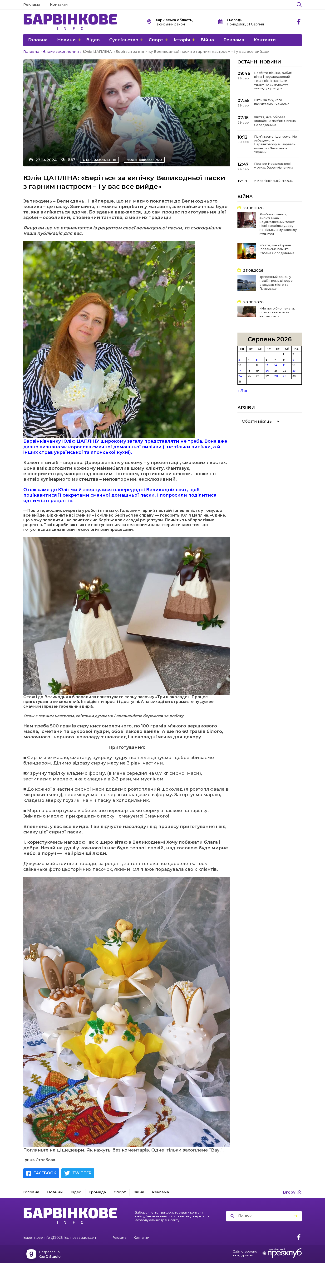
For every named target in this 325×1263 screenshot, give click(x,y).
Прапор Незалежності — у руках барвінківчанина (274, 165)
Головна (38, 40)
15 (284, 365)
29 (284, 376)
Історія (182, 40)
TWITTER (81, 1173)
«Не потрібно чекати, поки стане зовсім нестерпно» (277, 312)
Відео (93, 40)
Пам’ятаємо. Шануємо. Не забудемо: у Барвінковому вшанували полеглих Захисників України (275, 144)
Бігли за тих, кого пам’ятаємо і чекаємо (272, 102)
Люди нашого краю (144, 160)
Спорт (156, 40)
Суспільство (123, 40)
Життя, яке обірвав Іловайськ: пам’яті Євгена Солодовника (275, 121)
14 (275, 365)
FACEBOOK (45, 1173)
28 (276, 376)
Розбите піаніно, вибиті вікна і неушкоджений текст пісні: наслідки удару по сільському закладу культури (273, 80)
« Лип (242, 390)
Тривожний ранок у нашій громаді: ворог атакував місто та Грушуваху (277, 282)
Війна (207, 40)
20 (267, 370)
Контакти (59, 4)
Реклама (31, 4)
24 (240, 376)
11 (249, 365)
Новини (66, 40)
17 (239, 370)
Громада (97, 1192)
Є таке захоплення (99, 160)
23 (293, 370)
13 (267, 365)
